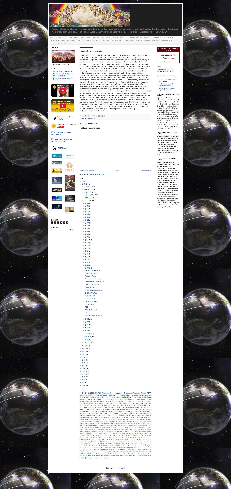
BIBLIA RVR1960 (86, 37)
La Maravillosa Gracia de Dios (94, 281)
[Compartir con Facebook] (102, 116)
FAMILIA (98, 444)
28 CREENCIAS (168, 37)
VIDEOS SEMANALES (100, 403)
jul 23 (87, 225)
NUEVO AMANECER (92, 40)
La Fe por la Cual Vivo (92, 284)
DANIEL (139, 415)
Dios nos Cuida (90, 296)
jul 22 (87, 228)
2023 (84, 348)
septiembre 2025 (89, 195)
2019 (84, 360)
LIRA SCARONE (127, 423)
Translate (171, 71)
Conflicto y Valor (90, 298)
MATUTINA (100, 450)
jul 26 (87, 217)
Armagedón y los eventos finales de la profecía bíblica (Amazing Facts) (105, 421)
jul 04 (87, 322)
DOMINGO (99, 437)
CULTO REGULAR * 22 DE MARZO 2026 (116, 435)
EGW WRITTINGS (98, 37)
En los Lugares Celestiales (93, 290)
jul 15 (87, 248)
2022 (84, 351)
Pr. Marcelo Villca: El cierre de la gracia (95, 452)
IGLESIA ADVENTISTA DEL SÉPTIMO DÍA (97, 446)
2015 (84, 371)
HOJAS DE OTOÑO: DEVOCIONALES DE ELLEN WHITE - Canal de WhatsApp (123, 444)
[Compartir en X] (101, 116)
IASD (100, 393)
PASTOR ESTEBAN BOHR (122, 411)
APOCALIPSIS (147, 427)
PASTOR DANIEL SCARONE (123, 415)
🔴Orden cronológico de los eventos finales (96, 458)
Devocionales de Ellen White (121, 393)
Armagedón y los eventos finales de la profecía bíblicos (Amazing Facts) (103, 431)
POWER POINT (99, 409)
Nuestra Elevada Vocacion (93, 279)
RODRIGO (87, 419)
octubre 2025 (88, 192)
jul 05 (87, 319)
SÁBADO (93, 419)
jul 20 (87, 234)
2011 (83, 382)
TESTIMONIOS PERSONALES (128, 456)
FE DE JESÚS (157, 37)
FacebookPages (139, 393)
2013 (84, 377)
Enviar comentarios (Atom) (97, 174)
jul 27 (87, 214)
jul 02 (87, 327)
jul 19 (87, 237)
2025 (84, 184)
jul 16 (87, 245)
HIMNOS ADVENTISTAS (92, 423)
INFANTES (103, 423)
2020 (84, 357)
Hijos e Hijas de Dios (113, 405)
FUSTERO (147, 37)
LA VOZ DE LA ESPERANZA (114, 423)
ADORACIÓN (112, 407)
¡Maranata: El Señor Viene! (143, 419)
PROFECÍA (126, 399)
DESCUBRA (129, 421)
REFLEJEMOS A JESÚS (117, 452)
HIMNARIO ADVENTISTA (119, 37)
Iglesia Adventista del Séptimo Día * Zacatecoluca (136, 407)
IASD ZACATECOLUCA (143, 40)
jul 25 (87, 220)
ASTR (108, 37)
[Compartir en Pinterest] (104, 116)
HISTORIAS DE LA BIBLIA (108, 417)
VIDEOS (117, 395)
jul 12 (87, 256)
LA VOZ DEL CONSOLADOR (75, 40)
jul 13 (87, 254)
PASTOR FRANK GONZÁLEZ (120, 397)
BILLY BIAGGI (126, 431)
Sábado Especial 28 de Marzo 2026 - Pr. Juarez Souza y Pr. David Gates (120, 425)
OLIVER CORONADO (126, 417)
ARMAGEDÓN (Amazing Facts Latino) (90, 429)
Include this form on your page (168, 61)
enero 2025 (87, 342)
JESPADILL (95, 448)
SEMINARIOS (93, 413)
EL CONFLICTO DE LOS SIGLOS (128, 437)
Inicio (51, 37)
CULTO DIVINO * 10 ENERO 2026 (95, 435)
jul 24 (87, 223)
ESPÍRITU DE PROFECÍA (92, 417)
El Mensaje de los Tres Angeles (63, 133)
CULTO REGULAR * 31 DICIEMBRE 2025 (139, 435)
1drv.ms (87, 427)
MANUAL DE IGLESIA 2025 (58, 43)
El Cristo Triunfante (91, 293)
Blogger (122, 468)
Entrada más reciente (87, 170)
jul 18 (87, 240)
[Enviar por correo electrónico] (97, 116)
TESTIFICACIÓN (115, 456)
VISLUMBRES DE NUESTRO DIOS (141, 409)
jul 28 (87, 211)
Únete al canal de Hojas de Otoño (65, 118)
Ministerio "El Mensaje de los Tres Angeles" (63, 140)
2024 (84, 346)
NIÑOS (118, 417)
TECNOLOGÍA (83, 456)
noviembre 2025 (89, 189)
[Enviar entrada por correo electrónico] (94, 116)
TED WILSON (143, 425)
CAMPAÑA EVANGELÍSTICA (103, 433)
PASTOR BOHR (137, 417)
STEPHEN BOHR (102, 405)
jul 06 (87, 268)
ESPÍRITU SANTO (114, 439)
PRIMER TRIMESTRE (90, 405)
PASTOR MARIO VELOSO (144, 450)
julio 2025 (87, 200)
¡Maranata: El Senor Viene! (93, 315)
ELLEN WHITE (105, 397)
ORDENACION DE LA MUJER (88, 411)
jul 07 (87, 265)
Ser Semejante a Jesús (92, 270)
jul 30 (87, 206)
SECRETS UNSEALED (113, 413)
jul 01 (87, 330)
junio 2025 (87, 334)
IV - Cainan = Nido (126, 446)
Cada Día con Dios (91, 301)
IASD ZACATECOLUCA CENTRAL (162, 40)
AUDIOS (134, 415)
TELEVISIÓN (91, 456)
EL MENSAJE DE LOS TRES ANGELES (67, 37)
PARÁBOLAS (110, 415)
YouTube (141, 395)
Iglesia (133, 446)
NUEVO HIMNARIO (120, 450)
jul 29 (87, 209)
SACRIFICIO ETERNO (130, 452)
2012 (84, 379)
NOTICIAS (111, 450)
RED (86, 307)
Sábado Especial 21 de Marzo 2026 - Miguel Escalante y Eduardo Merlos (130, 454)
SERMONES (95, 397)
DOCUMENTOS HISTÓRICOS (88, 437)
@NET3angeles (63, 148)
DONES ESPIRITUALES (109, 437)
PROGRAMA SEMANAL (86, 403)
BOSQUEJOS (134, 431)
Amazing (82, 421)
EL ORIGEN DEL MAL (143, 437)
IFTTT (93, 118)
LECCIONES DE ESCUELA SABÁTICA (125, 448)
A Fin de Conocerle (91, 310)
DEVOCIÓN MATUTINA (86, 401)
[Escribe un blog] (99, 116)
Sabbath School (130, 401)
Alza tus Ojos (89, 304)
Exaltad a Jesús (90, 287)
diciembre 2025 (89, 186)
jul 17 (87, 242)
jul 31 (87, 203)
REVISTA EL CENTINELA (57, 40)
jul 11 (87, 259)
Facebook (88, 118)
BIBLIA (82, 395)
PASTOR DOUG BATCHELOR (115, 403)
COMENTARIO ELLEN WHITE (120, 433)
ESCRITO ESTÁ (102, 413)
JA (91, 448)
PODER (82, 452)
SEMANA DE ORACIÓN (94, 425)
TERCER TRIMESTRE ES (103, 456)
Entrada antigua (146, 170)
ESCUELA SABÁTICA (135, 37)
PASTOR (133, 450)
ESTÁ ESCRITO (90, 395)
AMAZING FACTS (146, 399)
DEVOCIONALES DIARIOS (129, 395)
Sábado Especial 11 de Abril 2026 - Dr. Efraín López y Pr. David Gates (116, 419)
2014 (84, 374)
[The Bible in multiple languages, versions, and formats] (168, 59)
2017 (84, 365)
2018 (84, 363)
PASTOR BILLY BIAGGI (139, 423)
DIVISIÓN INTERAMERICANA (129, 413)
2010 (84, 385)
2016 (84, 368)
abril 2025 (87, 339)
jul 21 (87, 231)
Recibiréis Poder (90, 276)
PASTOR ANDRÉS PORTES (106, 411)
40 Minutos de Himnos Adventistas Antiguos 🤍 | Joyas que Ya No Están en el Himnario (118, 427)
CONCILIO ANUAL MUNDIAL (136, 433)
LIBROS (119, 407)
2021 (84, 354)
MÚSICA (105, 450)
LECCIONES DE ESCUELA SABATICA (130, 405)
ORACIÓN (128, 450)
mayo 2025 (87, 336)
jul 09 (87, 262)
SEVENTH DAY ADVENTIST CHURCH (111, 40)
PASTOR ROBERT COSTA (105, 395)
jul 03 (87, 325)
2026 (84, 181)
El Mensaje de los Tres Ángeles (63, 71)
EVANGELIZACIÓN (124, 439)
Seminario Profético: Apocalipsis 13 (100, 454)
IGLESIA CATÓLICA (115, 446)
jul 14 (87, 251)
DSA (117, 437)
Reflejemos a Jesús (91, 273)
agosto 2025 (88, 198)
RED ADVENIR (129, 40)
